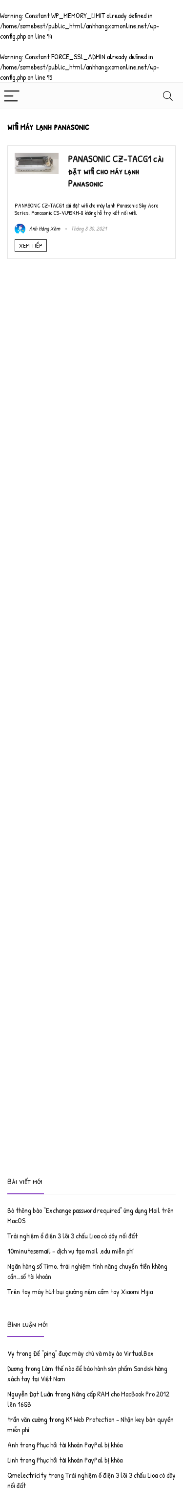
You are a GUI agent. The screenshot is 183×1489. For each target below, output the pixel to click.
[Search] (168, 96)
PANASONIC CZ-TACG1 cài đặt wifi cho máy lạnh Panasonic (115, 170)
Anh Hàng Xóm (44, 228)
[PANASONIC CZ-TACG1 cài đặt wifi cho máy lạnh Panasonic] (37, 158)
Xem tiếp (30, 245)
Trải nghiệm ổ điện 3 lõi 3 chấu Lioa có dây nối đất (72, 1236)
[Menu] (11, 96)
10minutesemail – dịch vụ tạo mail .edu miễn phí (70, 1251)
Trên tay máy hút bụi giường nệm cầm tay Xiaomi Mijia (80, 1291)
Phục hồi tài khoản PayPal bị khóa (79, 1445)
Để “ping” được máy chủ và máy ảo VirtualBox (93, 1353)
